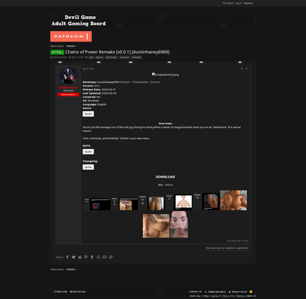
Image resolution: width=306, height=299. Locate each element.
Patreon (125, 82)
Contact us (195, 292)
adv (91, 57)
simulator (136, 57)
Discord (155, 82)
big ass (99, 57)
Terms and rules (217, 292)
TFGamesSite (140, 82)
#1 (246, 68)
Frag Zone (61, 292)
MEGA (169, 184)
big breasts (111, 57)
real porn (124, 57)
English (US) (79, 292)
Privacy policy (239, 292)
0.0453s (231, 296)
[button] (255, 296)
